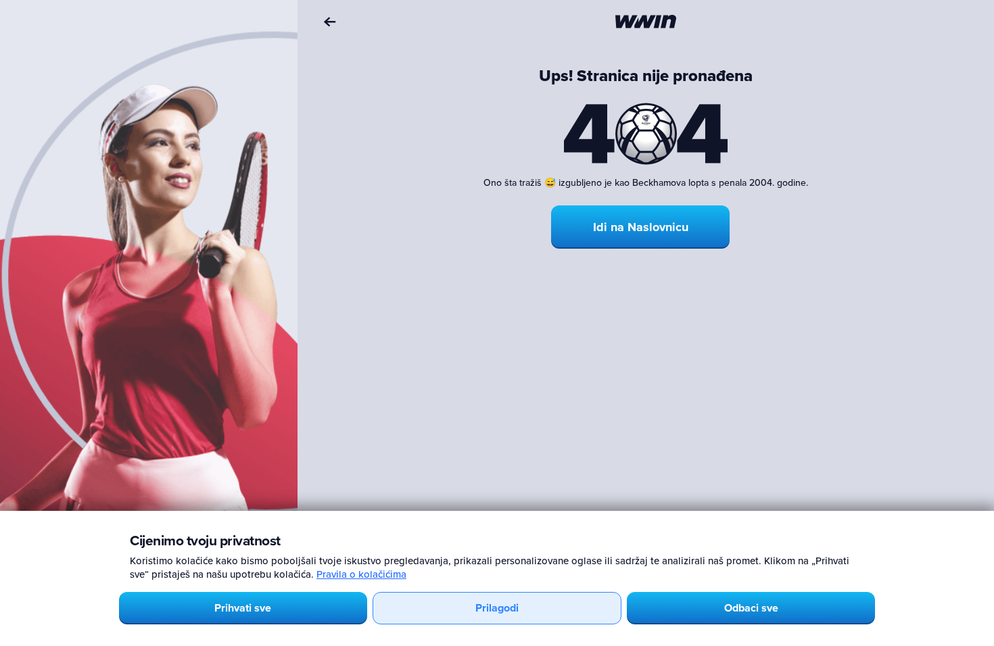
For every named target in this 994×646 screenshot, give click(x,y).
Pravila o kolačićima (361, 574)
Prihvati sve (242, 608)
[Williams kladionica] (645, 22)
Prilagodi (497, 608)
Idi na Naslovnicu (640, 227)
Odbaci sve (751, 608)
